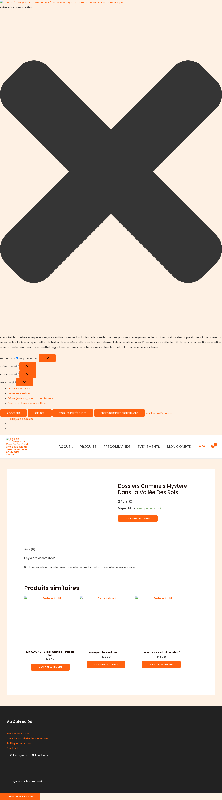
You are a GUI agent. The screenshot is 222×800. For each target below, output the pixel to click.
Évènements (149, 446)
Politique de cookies (21, 419)
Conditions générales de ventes (28, 738)
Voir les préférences (72, 413)
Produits (88, 446)
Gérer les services (19, 393)
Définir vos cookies (20, 796)
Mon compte (179, 446)
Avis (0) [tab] (29, 549)
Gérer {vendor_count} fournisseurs (30, 398)
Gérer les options (19, 388)
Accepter (13, 413)
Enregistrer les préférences (119, 413)
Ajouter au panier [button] (50, 667)
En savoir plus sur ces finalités (27, 403)
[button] (111, 172)
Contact (12, 748)
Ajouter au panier (138, 518)
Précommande (117, 446)
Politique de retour (19, 743)
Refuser (40, 413)
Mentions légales (18, 733)
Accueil (65, 446)
